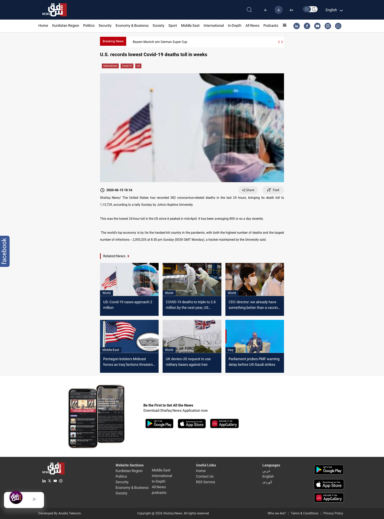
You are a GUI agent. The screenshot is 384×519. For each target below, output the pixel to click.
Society (158, 25)
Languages (271, 465)
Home (43, 25)
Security (105, 25)
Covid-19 (127, 66)
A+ (291, 10)
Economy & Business (132, 25)
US (138, 66)
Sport (172, 25)
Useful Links (206, 465)
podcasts (270, 25)
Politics (89, 25)
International (214, 25)
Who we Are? (277, 513)
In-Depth (234, 25)
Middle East (190, 25)
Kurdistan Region (65, 25)
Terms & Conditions (304, 513)
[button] (278, 42)
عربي (266, 471)
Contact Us (205, 476)
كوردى (267, 482)
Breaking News (113, 41)
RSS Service (205, 482)
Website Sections (130, 465)
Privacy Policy (333, 513)
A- (265, 10)
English (268, 476)
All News (252, 25)
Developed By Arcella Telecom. (60, 513)
